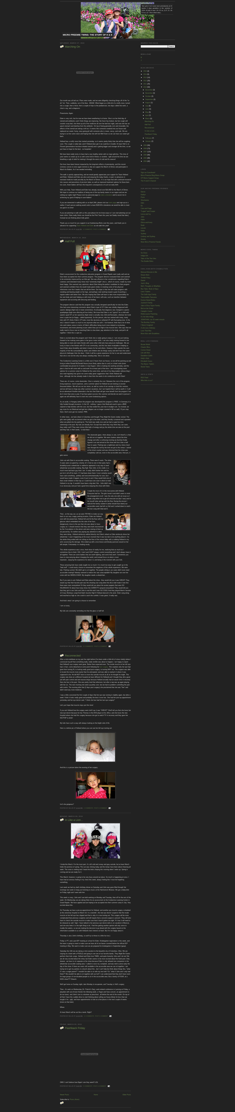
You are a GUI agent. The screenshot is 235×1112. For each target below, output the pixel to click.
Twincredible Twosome (149, 297)
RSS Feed (144, 377)
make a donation (106, 195)
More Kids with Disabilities (150, 333)
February (148, 138)
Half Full (70, 241)
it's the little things (147, 317)
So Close (144, 253)
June (147, 109)
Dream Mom (145, 275)
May (147, 112)
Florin (143, 197)
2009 (145, 145)
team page (112, 202)
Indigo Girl (144, 256)
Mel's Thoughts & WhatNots (151, 286)
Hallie (143, 220)
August (148, 103)
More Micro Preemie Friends (151, 242)
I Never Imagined (147, 325)
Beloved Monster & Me (149, 272)
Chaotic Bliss (145, 347)
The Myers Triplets (147, 364)
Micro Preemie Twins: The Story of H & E (87, 35)
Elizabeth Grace (146, 361)
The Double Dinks (147, 261)
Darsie (143, 192)
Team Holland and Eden (85, 226)
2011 (145, 84)
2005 (145, 158)
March (147, 118)
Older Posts (127, 1095)
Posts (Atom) (74, 1099)
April (147, 115)
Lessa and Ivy (146, 214)
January (148, 141)
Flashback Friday (75, 1028)
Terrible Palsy (145, 278)
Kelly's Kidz (145, 358)
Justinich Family (146, 303)
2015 (145, 71)
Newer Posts (64, 1095)
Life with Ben (145, 353)
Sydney (143, 233)
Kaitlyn (143, 194)
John (142, 217)
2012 (145, 81)
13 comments (88, 646)
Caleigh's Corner (146, 311)
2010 (145, 87)
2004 (145, 161)
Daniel (143, 280)
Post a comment (99, 229)
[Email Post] (108, 229)
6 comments (87, 229)
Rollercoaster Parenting (149, 314)
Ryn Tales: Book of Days (150, 289)
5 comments (87, 1086)
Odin (142, 203)
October (148, 96)
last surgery (104, 667)
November (149, 93)
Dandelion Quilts (146, 356)
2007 (145, 152)
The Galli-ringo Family (148, 294)
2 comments (88, 808)
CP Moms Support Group (150, 178)
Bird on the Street (147, 308)
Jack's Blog (145, 283)
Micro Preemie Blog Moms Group (152, 175)
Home (96, 1095)
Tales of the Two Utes (148, 258)
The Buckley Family (148, 322)
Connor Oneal (145, 350)
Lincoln (143, 228)
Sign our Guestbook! (148, 172)
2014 (145, 74)
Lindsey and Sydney (148, 236)
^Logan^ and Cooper (148, 211)
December (149, 90)
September (149, 99)
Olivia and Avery (146, 222)
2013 (145, 77)
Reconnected (73, 655)
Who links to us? (147, 380)
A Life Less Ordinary (148, 328)
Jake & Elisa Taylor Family (150, 305)
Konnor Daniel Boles (148, 300)
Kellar (143, 231)
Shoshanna (145, 200)
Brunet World (145, 344)
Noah (142, 225)
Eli (142, 206)
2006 (145, 155)
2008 (145, 148)
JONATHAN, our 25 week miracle (152, 319)
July (147, 106)
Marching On (72, 46)
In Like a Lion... (74, 819)
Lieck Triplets (145, 292)
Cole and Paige (146, 208)
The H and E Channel (148, 181)
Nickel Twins (145, 367)
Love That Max (146, 331)
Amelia (143, 239)
